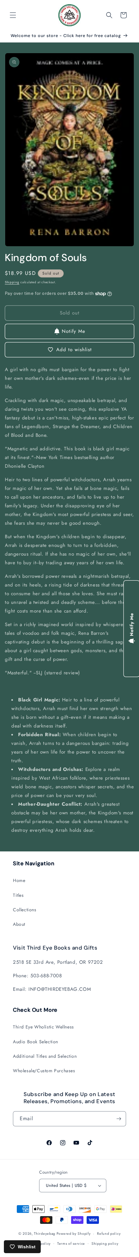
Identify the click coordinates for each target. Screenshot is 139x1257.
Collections (25, 909)
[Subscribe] (119, 1118)
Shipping (12, 282)
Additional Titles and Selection (45, 1056)
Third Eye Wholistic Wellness (43, 1027)
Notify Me (73, 331)
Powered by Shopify (74, 1233)
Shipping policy (105, 1243)
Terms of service (71, 1243)
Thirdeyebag (44, 1233)
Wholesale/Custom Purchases (44, 1070)
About (19, 924)
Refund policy (109, 1233)
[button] (13, 15)
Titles (18, 895)
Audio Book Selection (35, 1041)
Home (19, 880)
